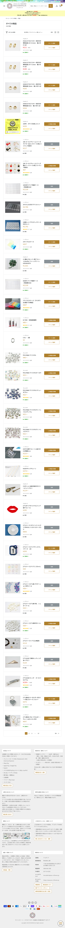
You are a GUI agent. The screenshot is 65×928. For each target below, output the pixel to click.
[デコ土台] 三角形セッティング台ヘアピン (32, 659)
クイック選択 (51, 47)
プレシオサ (25, 353)
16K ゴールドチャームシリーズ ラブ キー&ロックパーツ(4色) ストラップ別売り (32, 144)
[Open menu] (61, 924)
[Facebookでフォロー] (29, 902)
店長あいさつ (47, 884)
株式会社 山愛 (46, 860)
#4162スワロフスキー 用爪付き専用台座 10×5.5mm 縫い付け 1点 (32, 43)
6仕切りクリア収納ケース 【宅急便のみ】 (31, 282)
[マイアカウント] (57, 6)
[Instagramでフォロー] (32, 902)
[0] (60, 6)
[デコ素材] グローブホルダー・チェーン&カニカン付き (32, 718)
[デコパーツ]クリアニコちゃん (32, 566)
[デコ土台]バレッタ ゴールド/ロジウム (32, 679)
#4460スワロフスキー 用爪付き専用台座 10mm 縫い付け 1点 (32, 85)
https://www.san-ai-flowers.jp (51, 880)
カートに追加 (51, 43)
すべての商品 (13, 18)
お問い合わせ (8, 814)
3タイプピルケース (28, 242)
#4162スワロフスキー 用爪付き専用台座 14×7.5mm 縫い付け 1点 (32, 64)
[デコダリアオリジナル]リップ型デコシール (32, 507)
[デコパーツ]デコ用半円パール (32, 623)
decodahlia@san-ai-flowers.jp (51, 875)
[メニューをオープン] (4, 6)
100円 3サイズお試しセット (31, 124)
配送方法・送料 (41, 772)
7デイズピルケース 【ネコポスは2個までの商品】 (32, 301)
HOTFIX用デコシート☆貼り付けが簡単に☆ (32, 450)
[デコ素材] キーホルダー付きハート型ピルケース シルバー (32, 698)
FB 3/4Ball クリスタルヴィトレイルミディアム (32, 411)
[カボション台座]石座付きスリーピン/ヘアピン (32, 487)
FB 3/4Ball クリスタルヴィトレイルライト (32, 430)
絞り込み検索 (12, 32)
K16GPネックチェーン (29, 468)
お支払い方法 (8, 785)
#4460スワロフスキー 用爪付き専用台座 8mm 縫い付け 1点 (32, 105)
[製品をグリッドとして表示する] (58, 32)
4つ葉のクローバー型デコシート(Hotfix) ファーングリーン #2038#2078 (31, 261)
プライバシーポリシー (42, 888)
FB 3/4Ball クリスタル (29, 355)
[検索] (51, 6)
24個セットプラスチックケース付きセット (32, 223)
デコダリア (25, 38)
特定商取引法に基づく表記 (43, 891)
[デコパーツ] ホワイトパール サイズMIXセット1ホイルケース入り (32, 527)
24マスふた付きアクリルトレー (32, 204)
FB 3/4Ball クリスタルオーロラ (32, 373)
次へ (56, 733)
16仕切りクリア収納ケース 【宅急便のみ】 (31, 186)
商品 (19, 18)
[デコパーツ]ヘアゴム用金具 (31, 641)
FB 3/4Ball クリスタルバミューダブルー (32, 391)
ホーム (7, 18)
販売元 (38, 884)
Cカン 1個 (26, 337)
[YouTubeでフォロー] (36, 902)
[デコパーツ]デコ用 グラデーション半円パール (32, 585)
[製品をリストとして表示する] (55, 32)
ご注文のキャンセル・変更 (43, 839)
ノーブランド (26, 139)
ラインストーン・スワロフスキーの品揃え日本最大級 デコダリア (32, 920)
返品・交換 (7, 870)
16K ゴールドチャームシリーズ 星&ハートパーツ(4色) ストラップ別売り (32, 165)
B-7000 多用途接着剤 (30, 320)
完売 (52, 144)
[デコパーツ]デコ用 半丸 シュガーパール (32, 605)
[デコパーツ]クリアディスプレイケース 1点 (32, 548)
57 (38, 733)
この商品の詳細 (52, 124)
